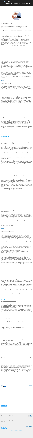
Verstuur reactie (4, 405)
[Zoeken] (7, 5)
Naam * (2, 390)
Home (30, 415)
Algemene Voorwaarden (29, 426)
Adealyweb (6, 435)
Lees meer (2, 49)
